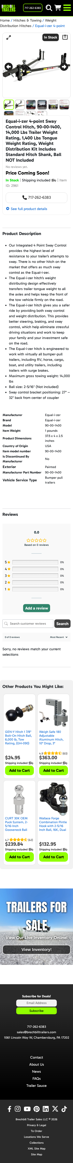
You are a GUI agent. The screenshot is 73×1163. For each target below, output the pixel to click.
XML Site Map (36, 1148)
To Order (36, 1131)
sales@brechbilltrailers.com (36, 1032)
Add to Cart (19, 770)
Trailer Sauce (36, 1085)
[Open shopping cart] (58, 7)
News (36, 1071)
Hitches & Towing (27, 20)
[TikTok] (64, 1109)
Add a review (36, 608)
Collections (37, 1142)
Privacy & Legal (36, 1125)
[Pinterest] (37, 1109)
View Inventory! (36, 949)
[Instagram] (18, 1109)
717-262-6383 (39, 197)
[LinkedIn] (46, 1109)
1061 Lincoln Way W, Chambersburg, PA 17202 (36, 1037)
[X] (55, 1109)
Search (62, 623)
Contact (36, 1057)
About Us (36, 1064)
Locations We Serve (36, 1137)
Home (5, 20)
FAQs (36, 1078)
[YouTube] (27, 1109)
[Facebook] (9, 1109)
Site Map (36, 1154)
